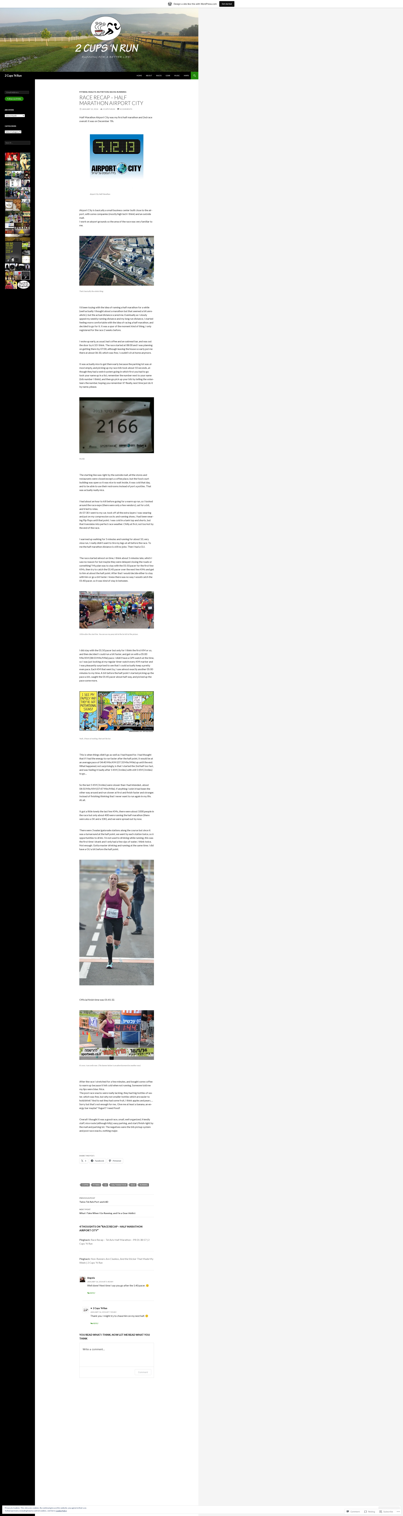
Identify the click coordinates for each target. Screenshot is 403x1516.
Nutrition (103, 92)
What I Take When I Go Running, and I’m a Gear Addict (107, 1211)
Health (92, 92)
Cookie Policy (61, 1511)
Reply (92, 1293)
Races (159, 75)
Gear (168, 75)
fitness (96, 1185)
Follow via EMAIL (14, 99)
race (133, 1185)
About (149, 75)
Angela (91, 1278)
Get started (227, 4)
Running (121, 92)
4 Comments (126, 109)
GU (105, 1185)
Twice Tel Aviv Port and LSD (93, 1200)
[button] (12, 156)
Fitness (83, 92)
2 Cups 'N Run (13, 75)
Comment (143, 1372)
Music (177, 75)
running (144, 1185)
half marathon (118, 1185)
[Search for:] (17, 143)
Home (139, 75)
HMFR (186, 75)
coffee (85, 1185)
